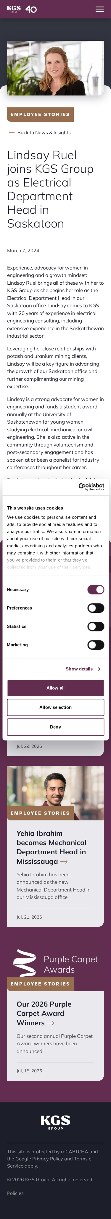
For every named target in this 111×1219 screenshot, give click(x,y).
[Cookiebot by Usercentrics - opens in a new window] (79, 487)
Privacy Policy (47, 1159)
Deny (55, 726)
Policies (15, 1193)
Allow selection (55, 707)
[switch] (95, 608)
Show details (79, 668)
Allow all (55, 687)
